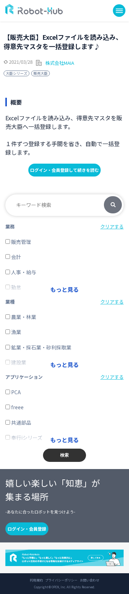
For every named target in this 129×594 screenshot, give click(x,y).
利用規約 (36, 580)
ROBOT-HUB (34, 9)
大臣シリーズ (16, 73)
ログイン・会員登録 (27, 529)
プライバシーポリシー (61, 580)
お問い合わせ (89, 580)
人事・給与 (23, 272)
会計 (15, 256)
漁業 (15, 331)
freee (17, 407)
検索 (113, 205)
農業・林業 (23, 316)
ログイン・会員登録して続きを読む (64, 170)
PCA (15, 392)
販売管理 (20, 241)
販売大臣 (40, 73)
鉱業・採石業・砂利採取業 (40, 347)
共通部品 (20, 422)
